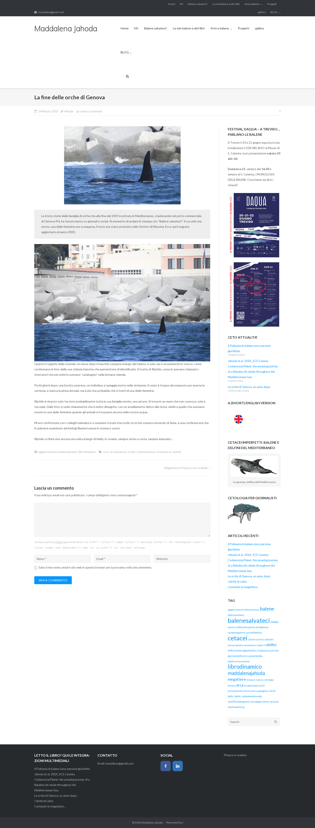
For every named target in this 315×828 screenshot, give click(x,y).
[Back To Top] (304, 818)
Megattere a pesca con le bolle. (186, 468)
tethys (265, 701)
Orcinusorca (163, 452)
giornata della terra (238, 656)
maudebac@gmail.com (51, 12)
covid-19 (261, 645)
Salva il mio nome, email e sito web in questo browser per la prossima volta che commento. (95, 567)
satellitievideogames (239, 701)
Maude (68, 111)
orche (131, 452)
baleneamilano (236, 615)
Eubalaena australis (268, 650)
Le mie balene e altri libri (226, 4)
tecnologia (256, 701)
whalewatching (236, 707)
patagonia (263, 690)
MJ (181, 4)
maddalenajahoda (246, 673)
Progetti (272, 4)
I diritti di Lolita (237, 581)
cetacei (238, 638)
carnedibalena (254, 632)
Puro (180, 822)
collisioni (268, 639)
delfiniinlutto (235, 650)
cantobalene (261, 627)
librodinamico (87, 452)
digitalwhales (249, 650)
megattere (237, 679)
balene (267, 609)
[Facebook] (165, 766)
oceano (231, 685)
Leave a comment (91, 111)
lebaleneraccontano (238, 661)
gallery (262, 12)
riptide (177, 452)
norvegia (269, 679)
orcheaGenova (145, 452)
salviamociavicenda (252, 696)
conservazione (235, 645)
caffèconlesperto (245, 627)
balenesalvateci (249, 620)
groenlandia (255, 656)
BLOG (274, 12)
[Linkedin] (177, 766)
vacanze (274, 701)
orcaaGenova (118, 452)
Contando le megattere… (243, 587)
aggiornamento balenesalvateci (57, 452)
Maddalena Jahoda (152, 822)
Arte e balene (252, 4)
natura (260, 679)
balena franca (251, 609)
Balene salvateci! (198, 4)
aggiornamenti (236, 609)
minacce (250, 679)
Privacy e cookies (235, 755)
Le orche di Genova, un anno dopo (249, 387)
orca (106, 452)
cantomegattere (236, 632)
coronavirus (250, 645)
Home (171, 4)
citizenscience (256, 639)
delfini (271, 644)
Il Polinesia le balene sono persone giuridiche (62, 769)
